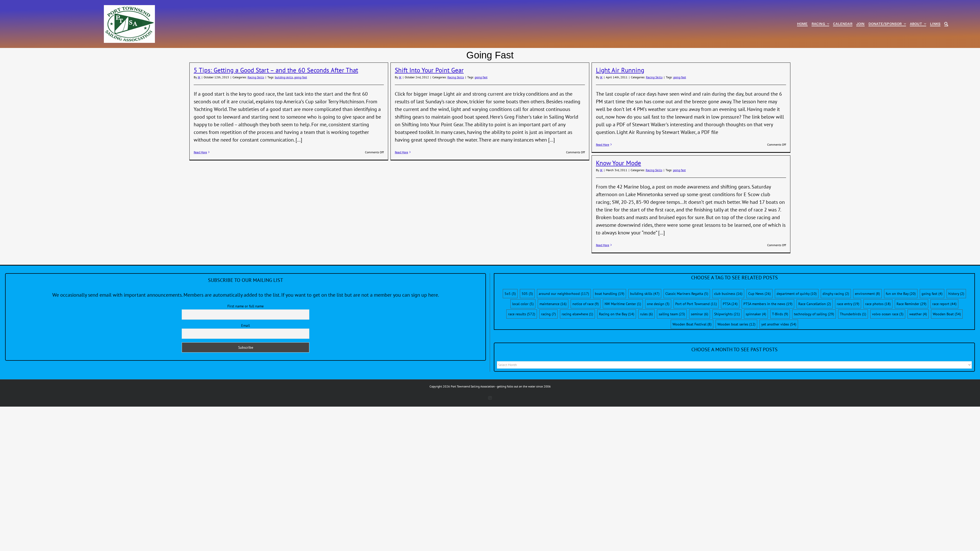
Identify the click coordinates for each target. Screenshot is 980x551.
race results (521, 314)
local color (523, 304)
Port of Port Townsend (696, 304)
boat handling (609, 293)
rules (646, 314)
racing (548, 314)
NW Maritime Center (623, 304)
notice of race (585, 304)
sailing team (672, 314)
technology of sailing (814, 314)
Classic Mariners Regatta (686, 293)
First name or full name (245, 306)
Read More (200, 152)
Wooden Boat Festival (692, 324)
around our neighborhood (564, 293)
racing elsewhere (577, 314)
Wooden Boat (947, 314)
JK (199, 77)
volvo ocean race (887, 314)
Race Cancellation (814, 304)
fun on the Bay (901, 293)
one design (658, 304)
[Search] (946, 24)
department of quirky (797, 293)
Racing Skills (256, 77)
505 (527, 293)
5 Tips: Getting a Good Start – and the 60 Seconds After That (276, 70)
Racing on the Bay (616, 314)
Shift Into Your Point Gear (429, 70)
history (956, 293)
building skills (284, 77)
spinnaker (756, 314)
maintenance (553, 304)
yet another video (778, 324)
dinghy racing (836, 293)
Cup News (759, 293)
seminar (699, 314)
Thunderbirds (853, 314)
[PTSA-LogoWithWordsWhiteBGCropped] (129, 7)
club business (728, 293)
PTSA (730, 304)
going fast (300, 77)
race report (944, 304)
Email (245, 325)
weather (918, 314)
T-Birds (780, 314)
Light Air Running (620, 70)
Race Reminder (911, 304)
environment (867, 293)
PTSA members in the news (767, 304)
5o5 (510, 293)
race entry (848, 304)
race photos (878, 304)
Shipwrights (727, 314)
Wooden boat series (736, 324)
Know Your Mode (618, 163)
